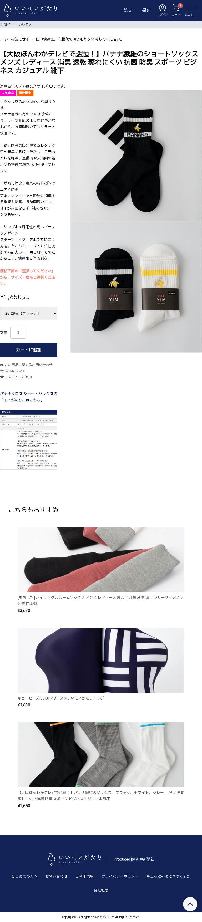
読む (128, 10)
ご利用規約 (84, 876)
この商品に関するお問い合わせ (29, 365)
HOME (6, 24)
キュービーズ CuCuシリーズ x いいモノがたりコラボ (61, 698)
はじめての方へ (24, 876)
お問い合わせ (56, 876)
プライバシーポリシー (120, 876)
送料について (15, 371)
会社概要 (101, 890)
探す (146, 10)
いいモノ (25, 24)
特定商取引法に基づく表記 (168, 876)
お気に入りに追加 (18, 377)
